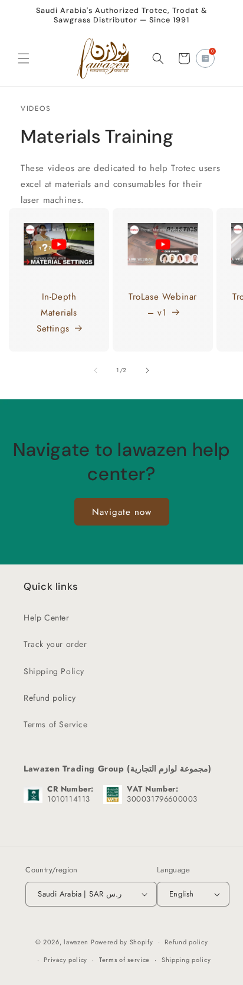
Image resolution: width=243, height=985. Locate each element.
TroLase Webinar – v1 (163, 304)
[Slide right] (147, 370)
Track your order (55, 644)
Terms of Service (56, 724)
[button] (24, 58)
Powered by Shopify (122, 941)
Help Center (47, 617)
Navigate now (122, 511)
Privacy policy (65, 959)
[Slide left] (96, 370)
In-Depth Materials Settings (57, 312)
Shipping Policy (54, 671)
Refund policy (50, 698)
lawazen (77, 941)
